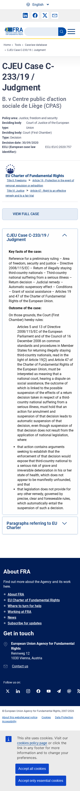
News (12, 617)
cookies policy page (32, 743)
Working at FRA (19, 612)
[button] (25, 15)
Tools (18, 44)
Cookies (46, 717)
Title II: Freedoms (16, 180)
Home (7, 44)
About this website (12, 717)
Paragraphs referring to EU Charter (32, 525)
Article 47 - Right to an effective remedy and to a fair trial (36, 193)
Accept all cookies (32, 768)
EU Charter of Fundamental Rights (35, 175)
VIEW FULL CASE (26, 214)
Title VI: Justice (15, 190)
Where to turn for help (24, 606)
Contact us (20, 666)
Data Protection (64, 717)
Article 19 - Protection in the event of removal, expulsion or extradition (40, 183)
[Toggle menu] (71, 31)
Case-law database (36, 44)
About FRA (16, 594)
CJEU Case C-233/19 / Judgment (26, 50)
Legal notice (30, 717)
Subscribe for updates (25, 623)
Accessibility (9, 721)
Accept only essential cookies (40, 780)
